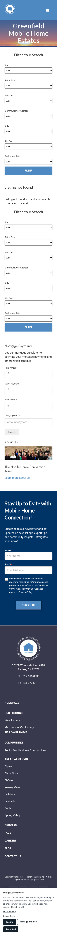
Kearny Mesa (13, 787)
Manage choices (28, 921)
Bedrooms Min (12, 156)
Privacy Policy (26, 592)
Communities (14, 742)
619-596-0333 (31, 676)
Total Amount (11, 368)
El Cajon (9, 780)
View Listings (13, 720)
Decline (9, 922)
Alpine (8, 766)
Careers (11, 840)
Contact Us (13, 856)
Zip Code (9, 141)
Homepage (12, 702)
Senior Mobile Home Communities (25, 750)
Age (7, 65)
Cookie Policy (9, 916)
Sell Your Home (16, 732)
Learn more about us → (19, 477)
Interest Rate (11, 399)
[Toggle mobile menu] (47, 10)
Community (11, 111)
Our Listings (13, 712)
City (7, 126)
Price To (9, 95)
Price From (10, 80)
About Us (11, 824)
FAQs (8, 832)
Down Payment (12, 384)
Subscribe (28, 605)
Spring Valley (12, 815)
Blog (8, 848)
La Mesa (10, 794)
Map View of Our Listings (20, 727)
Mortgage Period (12, 415)
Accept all (11, 929)
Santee (9, 808)
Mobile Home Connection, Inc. (32, 877)
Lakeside (10, 801)
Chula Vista (11, 773)
